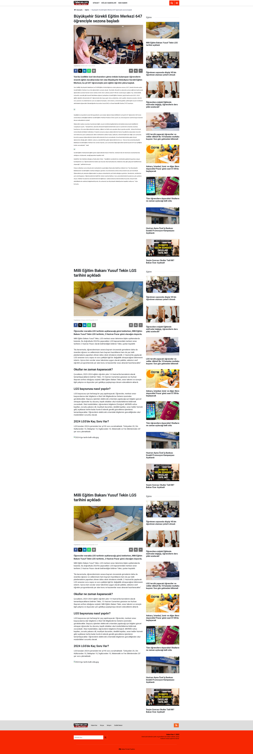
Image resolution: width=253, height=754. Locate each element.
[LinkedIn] (85, 71)
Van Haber (122, 3)
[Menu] (177, 3)
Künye (102, 725)
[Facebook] (76, 71)
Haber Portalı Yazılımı (128, 749)
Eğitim (87, 10)
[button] (131, 71)
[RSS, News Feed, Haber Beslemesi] (176, 725)
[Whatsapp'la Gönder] (89, 71)
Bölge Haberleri (108, 3)
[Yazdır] (94, 71)
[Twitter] (80, 71)
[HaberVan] (81, 3)
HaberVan (94, 725)
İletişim (109, 725)
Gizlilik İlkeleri (118, 725)
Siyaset (96, 3)
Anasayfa (79, 10)
